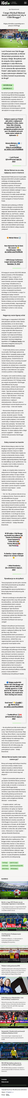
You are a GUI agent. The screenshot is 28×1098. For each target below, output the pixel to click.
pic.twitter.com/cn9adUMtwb (13, 149)
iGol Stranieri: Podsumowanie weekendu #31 (11, 935)
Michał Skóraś (5, 868)
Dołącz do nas (5, 1081)
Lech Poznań (5, 865)
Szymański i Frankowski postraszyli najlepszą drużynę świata (13, 1032)
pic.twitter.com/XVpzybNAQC (13, 707)
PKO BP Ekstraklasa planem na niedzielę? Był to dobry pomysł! (11, 1064)
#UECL (19, 250)
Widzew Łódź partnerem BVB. (10, 966)
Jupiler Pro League (14, 862)
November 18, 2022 (13, 264)
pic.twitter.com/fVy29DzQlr (14, 252)
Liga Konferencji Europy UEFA (16, 865)
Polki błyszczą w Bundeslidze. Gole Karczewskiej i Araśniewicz (12, 998)
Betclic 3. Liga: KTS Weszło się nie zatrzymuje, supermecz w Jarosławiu (12, 903)
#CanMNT (18, 703)
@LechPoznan (11, 250)
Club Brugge (4, 862)
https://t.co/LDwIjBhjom (13, 147)
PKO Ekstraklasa (14, 868)
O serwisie (4, 1079)
